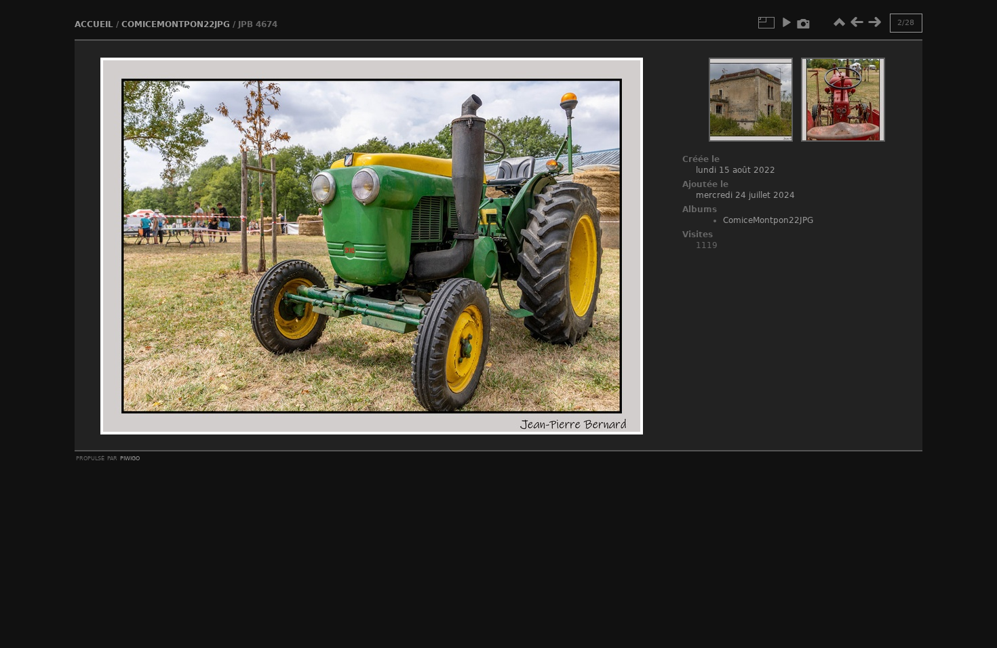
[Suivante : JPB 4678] (874, 22)
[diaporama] (786, 22)
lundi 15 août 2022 (735, 170)
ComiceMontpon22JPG (175, 24)
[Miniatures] (839, 22)
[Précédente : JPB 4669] (856, 22)
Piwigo (130, 457)
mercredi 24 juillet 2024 (745, 195)
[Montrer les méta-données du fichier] (804, 22)
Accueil (94, 24)
